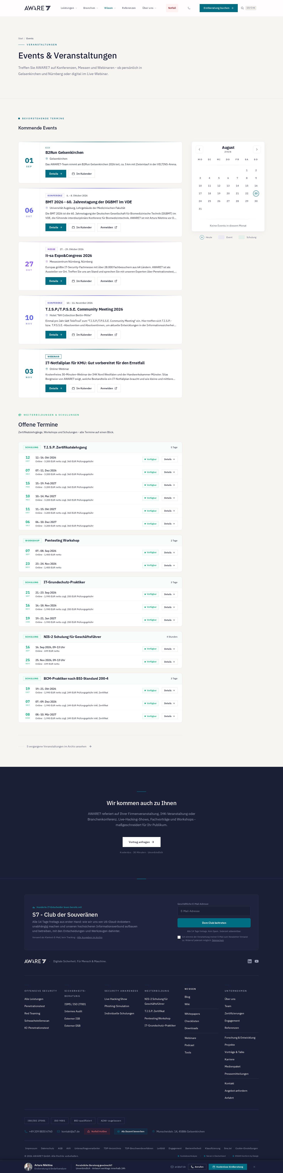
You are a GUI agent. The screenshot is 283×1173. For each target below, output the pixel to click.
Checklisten (192, 1021)
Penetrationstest (34, 1006)
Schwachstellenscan (36, 1020)
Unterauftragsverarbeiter (87, 1148)
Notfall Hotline (99, 1131)
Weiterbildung (157, 990)
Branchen (89, 8)
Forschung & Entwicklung (240, 1037)
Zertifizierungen (234, 1013)
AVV (68, 1148)
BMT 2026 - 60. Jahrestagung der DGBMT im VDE (88, 201)
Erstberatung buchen (216, 8)
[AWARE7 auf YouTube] (257, 961)
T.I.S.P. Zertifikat (155, 1011)
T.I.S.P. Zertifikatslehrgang (65, 447)
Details (53, 173)
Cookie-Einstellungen (246, 1148)
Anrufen (199, 1166)
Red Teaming (32, 1013)
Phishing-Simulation (117, 1006)
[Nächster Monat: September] (257, 149)
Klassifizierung (212, 1148)
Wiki (187, 1004)
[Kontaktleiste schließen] (254, 1167)
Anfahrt (229, 1098)
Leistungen (67, 8)
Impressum (31, 1148)
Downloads (191, 1028)
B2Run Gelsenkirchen (64, 152)
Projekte (230, 1044)
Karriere (229, 1059)
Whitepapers (192, 1013)
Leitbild (161, 1148)
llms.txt (228, 1148)
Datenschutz (218, 940)
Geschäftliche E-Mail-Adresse (193, 903)
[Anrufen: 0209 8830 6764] (189, 8)
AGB (60, 1148)
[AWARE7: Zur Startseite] (37, 8)
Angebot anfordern (236, 1090)
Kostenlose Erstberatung (229, 1166)
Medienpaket (232, 1066)
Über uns (147, 8)
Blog (187, 997)
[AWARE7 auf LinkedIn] (250, 961)
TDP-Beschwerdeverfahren (139, 1148)
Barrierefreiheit (193, 1148)
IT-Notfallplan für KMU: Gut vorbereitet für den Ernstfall (95, 362)
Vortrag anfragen (139, 842)
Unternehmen (236, 990)
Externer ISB (72, 1018)
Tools (188, 1052)
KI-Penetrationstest (36, 1028)
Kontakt (229, 1083)
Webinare (190, 1038)
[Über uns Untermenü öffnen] (156, 8)
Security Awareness (121, 990)
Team (228, 1006)
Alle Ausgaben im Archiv (89, 937)
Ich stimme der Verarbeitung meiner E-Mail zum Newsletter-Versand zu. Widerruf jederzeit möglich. (215, 938)
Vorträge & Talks (234, 1052)
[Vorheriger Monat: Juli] (199, 149)
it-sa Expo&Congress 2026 (68, 255)
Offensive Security (40, 990)
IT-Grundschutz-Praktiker (64, 582)
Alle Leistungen (33, 999)
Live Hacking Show (116, 999)
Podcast (189, 1045)
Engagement (232, 1020)
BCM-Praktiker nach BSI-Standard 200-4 (76, 678)
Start (20, 38)
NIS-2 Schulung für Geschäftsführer (72, 636)
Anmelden (106, 227)
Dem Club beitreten (214, 923)
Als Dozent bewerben (132, 1131)
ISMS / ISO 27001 (75, 1004)
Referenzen (129, 8)
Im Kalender (84, 173)
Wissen (108, 8)
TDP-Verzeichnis (112, 1148)
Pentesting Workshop (62, 540)
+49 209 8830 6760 (40, 1131)
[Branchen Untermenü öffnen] (98, 8)
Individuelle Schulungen (119, 1013)
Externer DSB (72, 1025)
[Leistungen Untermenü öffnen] (77, 8)
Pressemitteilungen (237, 1073)
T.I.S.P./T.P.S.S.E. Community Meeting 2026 (84, 309)
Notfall (172, 8)
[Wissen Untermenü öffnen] (116, 8)
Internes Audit (73, 1011)
